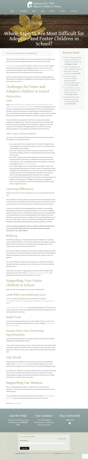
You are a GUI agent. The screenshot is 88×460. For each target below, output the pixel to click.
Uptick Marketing (67, 453)
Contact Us (70, 420)
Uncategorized (17, 403)
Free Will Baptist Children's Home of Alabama (44, 4)
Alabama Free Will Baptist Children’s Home (40, 453)
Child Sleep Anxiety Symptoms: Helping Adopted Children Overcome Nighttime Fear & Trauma (72, 80)
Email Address (24, 440)
